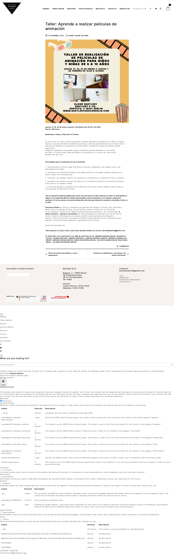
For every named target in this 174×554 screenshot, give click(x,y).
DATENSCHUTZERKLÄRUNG (129, 280)
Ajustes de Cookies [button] (8, 375)
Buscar (172, 365)
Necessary (7, 401)
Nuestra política (16, 373)
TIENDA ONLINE (58, 9)
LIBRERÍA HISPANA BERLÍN (62, 240)
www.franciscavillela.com (55, 225)
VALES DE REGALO (86, 9)
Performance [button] (5, 474)
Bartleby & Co (54, 236)
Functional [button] (4, 468)
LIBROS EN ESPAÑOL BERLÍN (85, 240)
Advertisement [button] (6, 510)
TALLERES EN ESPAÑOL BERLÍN (64, 242)
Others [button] (3, 517)
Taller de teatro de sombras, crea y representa (63, 254)
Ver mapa (67, 279)
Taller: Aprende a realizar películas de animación (81, 26)
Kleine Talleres (82, 35)
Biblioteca (100, 9)
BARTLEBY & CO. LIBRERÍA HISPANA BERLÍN (98, 236)
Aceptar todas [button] (22, 375)
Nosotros (71, 9)
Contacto (112, 9)
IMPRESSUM (124, 278)
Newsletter (125, 9)
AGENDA (46, 9)
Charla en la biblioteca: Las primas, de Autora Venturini (109, 254)
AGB (121, 276)
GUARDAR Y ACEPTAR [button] (9, 551)
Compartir (124, 246)
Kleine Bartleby (60, 238)
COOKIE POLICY (125, 282)
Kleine (71, 35)
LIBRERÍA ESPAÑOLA (76, 238)
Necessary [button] (4, 398)
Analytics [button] (3, 481)
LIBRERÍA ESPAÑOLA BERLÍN (96, 238)
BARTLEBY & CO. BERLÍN (70, 236)
